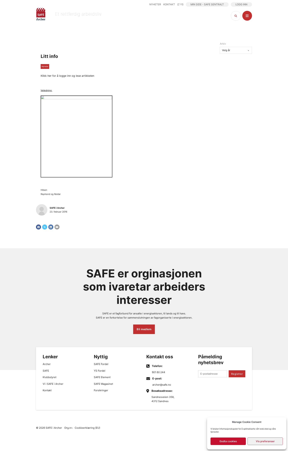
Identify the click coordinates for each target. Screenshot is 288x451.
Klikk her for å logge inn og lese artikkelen (67, 75)
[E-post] (57, 227)
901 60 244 (158, 372)
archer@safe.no (161, 384)
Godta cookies (228, 441)
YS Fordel (99, 370)
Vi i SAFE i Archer (53, 383)
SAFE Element (102, 377)
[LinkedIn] (50, 227)
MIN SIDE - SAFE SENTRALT (207, 4)
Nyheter (45, 66)
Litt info (49, 56)
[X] (44, 227)
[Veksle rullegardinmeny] (247, 15)
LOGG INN (241, 4)
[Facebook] (38, 227)
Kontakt (47, 390)
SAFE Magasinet (103, 383)
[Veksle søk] (236, 16)
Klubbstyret (49, 377)
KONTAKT (169, 4)
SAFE (46, 370)
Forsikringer (101, 390)
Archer (47, 364)
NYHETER (155, 4)
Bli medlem (144, 329)
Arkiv (223, 43)
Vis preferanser (265, 441)
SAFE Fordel (101, 364)
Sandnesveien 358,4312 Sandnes (163, 399)
